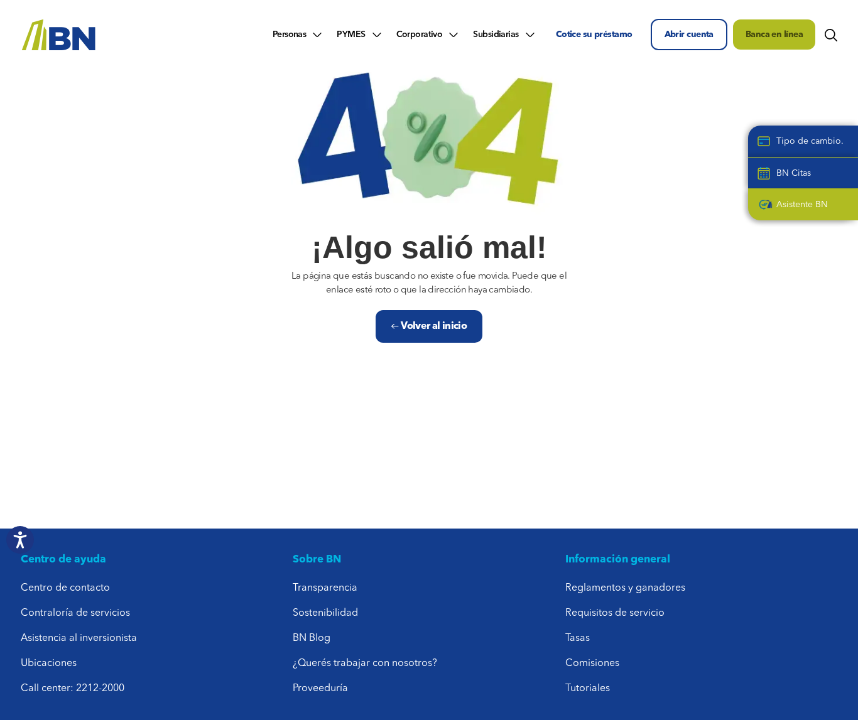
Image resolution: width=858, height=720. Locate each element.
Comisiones (592, 663)
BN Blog (311, 638)
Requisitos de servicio (615, 613)
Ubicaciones (49, 663)
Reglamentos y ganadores (625, 588)
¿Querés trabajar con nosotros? (365, 663)
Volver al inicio (433, 326)
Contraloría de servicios (75, 613)
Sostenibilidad (325, 613)
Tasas (577, 638)
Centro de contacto (65, 588)
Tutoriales (587, 689)
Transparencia (325, 588)
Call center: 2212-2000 (72, 689)
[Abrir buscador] (831, 34)
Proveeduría (320, 689)
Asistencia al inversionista (79, 638)
